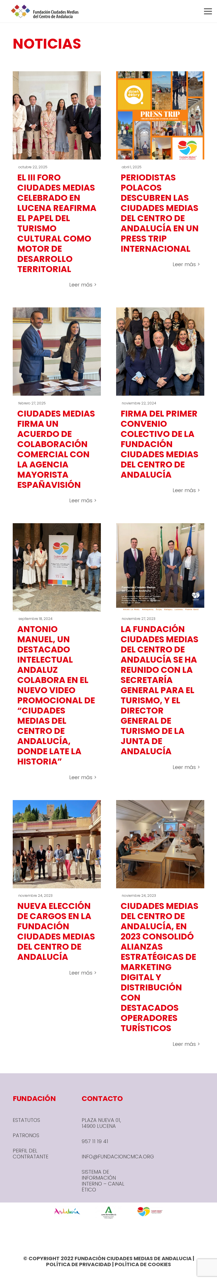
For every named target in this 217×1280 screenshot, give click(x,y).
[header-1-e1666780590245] (45, 11)
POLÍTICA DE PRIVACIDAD (78, 1264)
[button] (208, 11)
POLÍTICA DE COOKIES (143, 1264)
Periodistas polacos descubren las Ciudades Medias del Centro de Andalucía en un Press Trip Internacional (160, 213)
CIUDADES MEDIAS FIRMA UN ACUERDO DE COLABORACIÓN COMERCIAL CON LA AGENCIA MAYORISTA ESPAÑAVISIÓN (56, 449)
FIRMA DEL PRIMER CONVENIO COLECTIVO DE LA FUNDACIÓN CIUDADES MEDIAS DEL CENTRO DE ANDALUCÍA (159, 444)
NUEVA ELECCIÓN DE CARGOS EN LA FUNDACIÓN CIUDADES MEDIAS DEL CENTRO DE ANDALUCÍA (56, 931)
